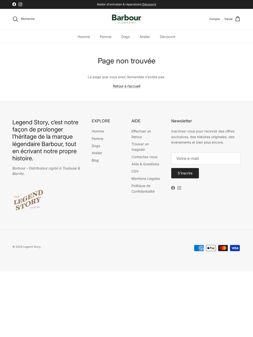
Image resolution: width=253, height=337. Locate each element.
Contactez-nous (144, 157)
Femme (105, 37)
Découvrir (149, 4)
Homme (84, 37)
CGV (135, 171)
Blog (95, 160)
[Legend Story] (126, 19)
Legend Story (32, 246)
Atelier (145, 37)
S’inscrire (185, 173)
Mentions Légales (145, 178)
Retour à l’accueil (126, 86)
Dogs (125, 37)
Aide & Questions (145, 164)
